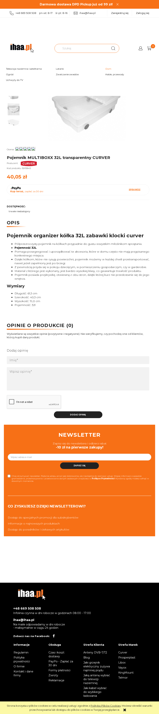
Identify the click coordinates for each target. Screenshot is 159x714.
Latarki (60, 68)
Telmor (123, 677)
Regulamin (21, 652)
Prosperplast (126, 657)
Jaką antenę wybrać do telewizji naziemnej (96, 679)
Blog (86, 657)
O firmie (19, 666)
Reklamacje (56, 680)
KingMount (126, 672)
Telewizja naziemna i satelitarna (24, 68)
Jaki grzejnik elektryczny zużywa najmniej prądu (96, 666)
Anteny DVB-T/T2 (95, 652)
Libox (121, 662)
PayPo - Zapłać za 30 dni (60, 663)
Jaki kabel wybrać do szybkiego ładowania (95, 692)
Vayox (122, 667)
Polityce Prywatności (103, 478)
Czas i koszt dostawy (56, 654)
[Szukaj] (113, 48)
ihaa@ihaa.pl (88, 13)
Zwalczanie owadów (67, 74)
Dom (108, 68)
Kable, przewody (114, 74)
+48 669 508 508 (27, 608)
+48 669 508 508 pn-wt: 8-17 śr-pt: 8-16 (41, 13)
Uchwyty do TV (14, 80)
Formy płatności (59, 670)
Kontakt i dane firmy (23, 673)
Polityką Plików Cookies (106, 705)
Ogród (9, 74)
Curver (122, 652)
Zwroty (53, 675)
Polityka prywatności (22, 659)
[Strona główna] (22, 48)
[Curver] (29, 163)
